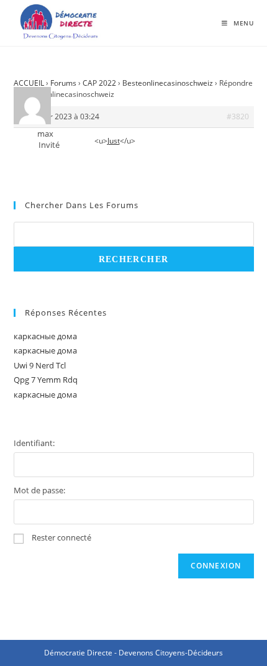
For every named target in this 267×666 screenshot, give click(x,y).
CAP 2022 (99, 83)
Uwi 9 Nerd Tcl (40, 365)
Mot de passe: (39, 490)
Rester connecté (61, 537)
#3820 (238, 116)
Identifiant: (34, 443)
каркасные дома (45, 336)
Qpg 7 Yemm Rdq (46, 379)
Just (113, 140)
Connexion (216, 565)
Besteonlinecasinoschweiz (167, 83)
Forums (63, 83)
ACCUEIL (29, 83)
